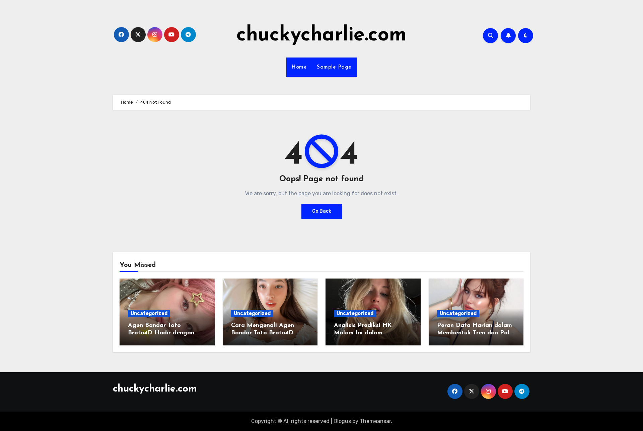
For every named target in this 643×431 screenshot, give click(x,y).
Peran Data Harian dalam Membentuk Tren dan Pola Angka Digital (475, 333)
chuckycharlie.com (321, 35)
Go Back (321, 211)
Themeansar (375, 421)
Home (299, 67)
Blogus (342, 421)
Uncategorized (149, 313)
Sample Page (334, 67)
